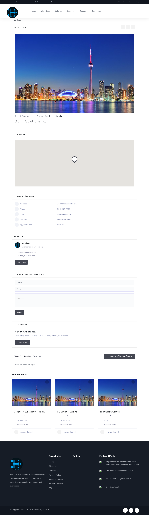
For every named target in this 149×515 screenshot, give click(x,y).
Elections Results (113, 487)
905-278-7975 (65, 420)
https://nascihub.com (27, 256)
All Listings (45, 11)
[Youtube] (131, 510)
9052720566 (22, 420)
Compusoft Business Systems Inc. (29, 411)
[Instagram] (137, 510)
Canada (58, 116)
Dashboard (96, 11)
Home (33, 11)
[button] (74, 160)
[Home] (12, 12)
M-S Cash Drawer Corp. (110, 411)
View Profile (21, 262)
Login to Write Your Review (121, 356)
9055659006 (108, 420)
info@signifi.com (64, 214)
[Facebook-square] (125, 510)
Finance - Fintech (43, 116)
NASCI (46, 509)
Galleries (58, 11)
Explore (83, 11)
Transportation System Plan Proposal (121, 479)
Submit (19, 312)
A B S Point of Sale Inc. (67, 411)
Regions (70, 11)
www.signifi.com (64, 219)
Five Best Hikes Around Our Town (119, 470)
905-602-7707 (63, 209)
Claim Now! (22, 342)
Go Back (17, 20)
